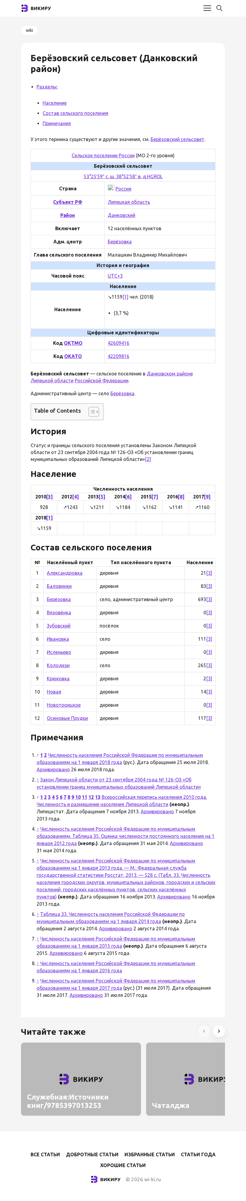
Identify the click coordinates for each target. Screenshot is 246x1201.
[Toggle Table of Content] (91, 412)
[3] (49, 496)
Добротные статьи (92, 1154)
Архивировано (53, 769)
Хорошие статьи (123, 1165)
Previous (204, 1031)
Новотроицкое (64, 705)
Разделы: (47, 86)
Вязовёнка (59, 612)
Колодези (58, 665)
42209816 (118, 356)
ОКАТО (73, 356)
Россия (123, 188)
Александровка (64, 573)
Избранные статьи (149, 1154)
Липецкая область (129, 202)
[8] (181, 496)
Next (219, 1031)
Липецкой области (52, 380)
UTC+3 (115, 275)
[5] (102, 496)
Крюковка (58, 678)
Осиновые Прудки (67, 718)
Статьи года (198, 1154)
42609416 (118, 343)
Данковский (121, 215)
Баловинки (59, 586)
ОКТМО (73, 343)
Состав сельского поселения (75, 113)
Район (67, 215)
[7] (155, 496)
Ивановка (58, 639)
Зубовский (58, 625)
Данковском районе (170, 373)
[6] (128, 496)
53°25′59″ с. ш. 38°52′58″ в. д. (115, 176)
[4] (75, 496)
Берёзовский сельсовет (177, 139)
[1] (125, 296)
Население (55, 103)
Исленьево (59, 652)
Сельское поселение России (103, 155)
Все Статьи (45, 1154)
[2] (148, 459)
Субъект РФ (67, 202)
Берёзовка (120, 241)
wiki (29, 30)
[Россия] (111, 188)
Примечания (57, 123)
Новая (54, 691)
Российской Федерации (101, 380)
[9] (207, 496)
